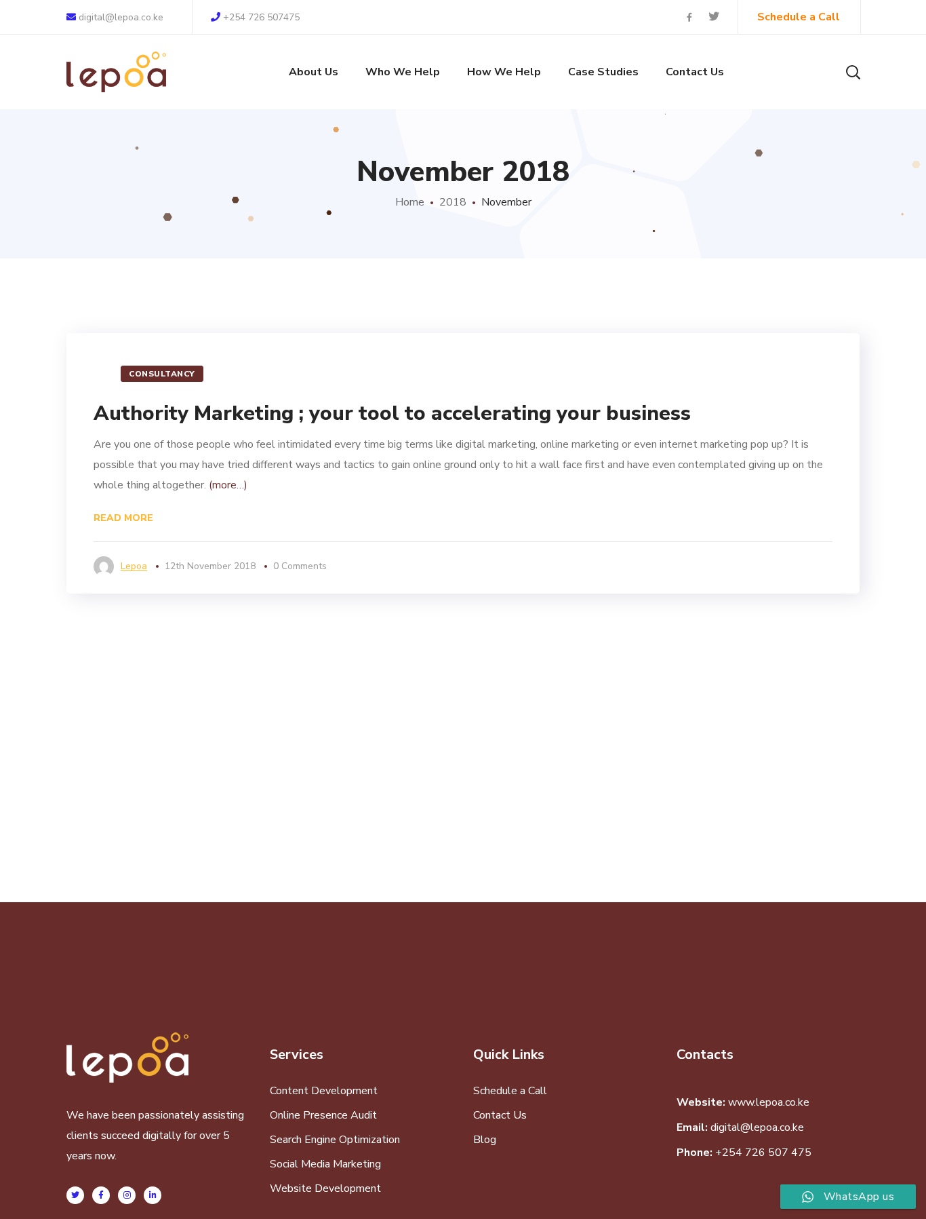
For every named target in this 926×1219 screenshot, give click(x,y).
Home (409, 202)
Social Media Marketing (325, 1164)
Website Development (325, 1188)
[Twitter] (75, 1195)
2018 (452, 202)
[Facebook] (101, 1195)
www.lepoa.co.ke (768, 1102)
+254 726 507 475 (763, 1152)
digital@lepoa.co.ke (119, 17)
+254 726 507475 (261, 17)
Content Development (324, 1090)
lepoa (134, 566)
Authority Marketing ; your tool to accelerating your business (392, 413)
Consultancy (162, 373)
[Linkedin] (152, 1195)
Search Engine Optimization (335, 1139)
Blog (484, 1139)
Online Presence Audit (323, 1115)
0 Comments (300, 566)
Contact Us (500, 1115)
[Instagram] (127, 1195)
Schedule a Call (510, 1090)
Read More (123, 517)
